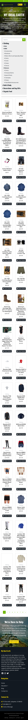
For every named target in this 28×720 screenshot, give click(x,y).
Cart (26, 1)
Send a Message (8, 707)
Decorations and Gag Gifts (12, 88)
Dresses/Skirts (9, 73)
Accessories (8, 51)
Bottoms (7, 53)
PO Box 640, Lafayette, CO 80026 (12, 701)
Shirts (7, 58)
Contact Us (4, 691)
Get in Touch (14, 642)
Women (6, 68)
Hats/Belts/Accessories (12, 82)
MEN (5, 48)
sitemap (6, 717)
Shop (21, 4)
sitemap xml (12, 717)
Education (4, 686)
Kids (5, 46)
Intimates (8, 77)
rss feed (18, 717)
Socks (6, 60)
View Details (8, 121)
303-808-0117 (7, 704)
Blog (2, 688)
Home (3, 683)
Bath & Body (7, 85)
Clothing (6, 43)
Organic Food (7, 91)
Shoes (7, 63)
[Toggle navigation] (25, 4)
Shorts (7, 65)
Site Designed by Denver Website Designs (14, 713)
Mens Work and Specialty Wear (14, 56)
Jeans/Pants (8, 75)
